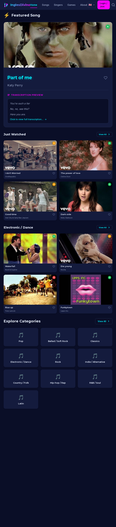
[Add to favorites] (106, 78)
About (83, 4)
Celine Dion (65, 177)
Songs (45, 4)
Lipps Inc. (65, 311)
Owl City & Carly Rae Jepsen (16, 218)
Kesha (63, 270)
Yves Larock (10, 311)
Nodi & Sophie (11, 270)
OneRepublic (10, 177)
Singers (58, 4)
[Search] (113, 5)
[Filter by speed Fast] (54, 277)
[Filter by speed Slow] (109, 143)
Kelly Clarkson (66, 218)
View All (103, 134)
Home (33, 4)
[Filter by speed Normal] (54, 143)
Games (71, 4)
